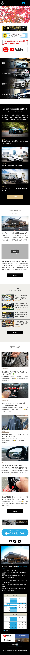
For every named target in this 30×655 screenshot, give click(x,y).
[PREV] (7, 595)
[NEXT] (22, 595)
